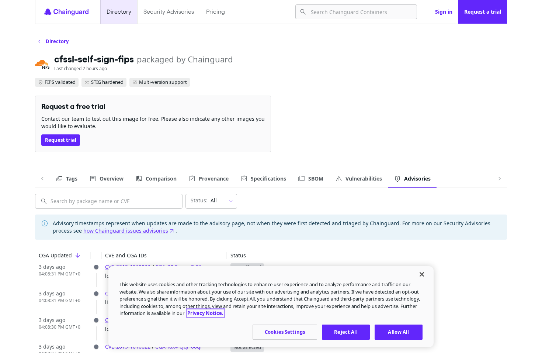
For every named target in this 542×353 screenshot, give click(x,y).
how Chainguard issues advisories (125, 230)
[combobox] (361, 12)
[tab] (66, 179)
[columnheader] (62, 256)
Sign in (443, 11)
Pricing (215, 11)
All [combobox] (204, 200)
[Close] (422, 274)
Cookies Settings (285, 331)
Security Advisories (168, 11)
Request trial (60, 140)
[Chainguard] (66, 12)
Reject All (345, 331)
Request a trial (482, 11)
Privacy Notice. (205, 313)
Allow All (398, 331)
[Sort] (78, 255)
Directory (119, 11)
